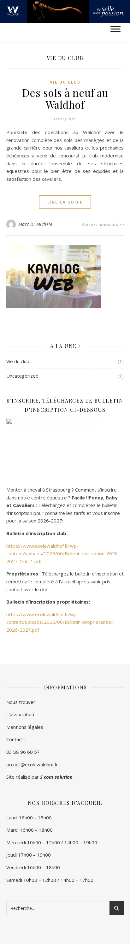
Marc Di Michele (35, 224)
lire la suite (65, 202)
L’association (20, 714)
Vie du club (65, 82)
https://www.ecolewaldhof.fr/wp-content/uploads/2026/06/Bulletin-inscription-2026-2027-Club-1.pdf (63, 553)
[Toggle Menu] (115, 29)
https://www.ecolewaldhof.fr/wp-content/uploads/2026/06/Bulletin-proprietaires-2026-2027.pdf (59, 622)
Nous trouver (20, 702)
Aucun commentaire (103, 224)
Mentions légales (24, 727)
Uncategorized (22, 376)
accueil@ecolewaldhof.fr (32, 764)
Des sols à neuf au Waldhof (65, 98)
